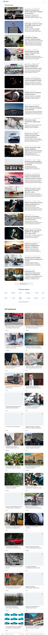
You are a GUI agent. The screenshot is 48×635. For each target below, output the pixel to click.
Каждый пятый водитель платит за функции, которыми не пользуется (33, 11)
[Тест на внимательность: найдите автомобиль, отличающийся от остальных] (14, 622)
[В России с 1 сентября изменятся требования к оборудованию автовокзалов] (14, 522)
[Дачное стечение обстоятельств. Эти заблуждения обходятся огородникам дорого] (14, 582)
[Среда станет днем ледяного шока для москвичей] (14, 482)
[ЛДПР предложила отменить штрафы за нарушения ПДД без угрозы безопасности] (34, 422)
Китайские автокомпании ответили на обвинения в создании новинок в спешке (33, 176)
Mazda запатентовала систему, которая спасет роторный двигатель (32, 135)
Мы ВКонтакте (21, 634)
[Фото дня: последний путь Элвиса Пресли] (14, 562)
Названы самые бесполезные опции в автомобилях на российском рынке (33, 204)
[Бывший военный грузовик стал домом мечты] (14, 382)
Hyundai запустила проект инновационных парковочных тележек (33, 259)
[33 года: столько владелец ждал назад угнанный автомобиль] (34, 442)
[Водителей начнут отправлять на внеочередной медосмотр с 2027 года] (34, 362)
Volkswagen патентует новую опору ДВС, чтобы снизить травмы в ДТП (33, 25)
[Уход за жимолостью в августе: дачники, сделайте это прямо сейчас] (14, 462)
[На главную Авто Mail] (7, 1)
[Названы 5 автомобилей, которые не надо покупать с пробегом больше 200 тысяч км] (14, 502)
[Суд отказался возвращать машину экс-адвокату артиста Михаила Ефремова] (34, 382)
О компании (7, 634)
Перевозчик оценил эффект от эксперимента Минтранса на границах (33, 163)
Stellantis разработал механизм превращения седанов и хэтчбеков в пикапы (32, 245)
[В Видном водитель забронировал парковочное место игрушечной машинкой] (34, 582)
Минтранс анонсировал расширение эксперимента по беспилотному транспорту (33, 218)
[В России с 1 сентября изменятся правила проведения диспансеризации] (14, 342)
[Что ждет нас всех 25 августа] (14, 422)
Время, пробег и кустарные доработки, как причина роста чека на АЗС (33, 231)
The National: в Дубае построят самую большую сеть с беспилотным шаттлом (33, 39)
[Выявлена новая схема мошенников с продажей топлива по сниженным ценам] (34, 482)
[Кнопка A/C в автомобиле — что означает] (34, 522)
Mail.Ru (2, 634)
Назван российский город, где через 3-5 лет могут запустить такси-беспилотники (33, 190)
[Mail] (4, 1)
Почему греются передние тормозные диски (33, 93)
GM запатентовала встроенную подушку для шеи (32, 121)
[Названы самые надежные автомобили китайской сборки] (14, 542)
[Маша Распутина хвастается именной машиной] (14, 362)
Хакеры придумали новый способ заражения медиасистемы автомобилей (33, 149)
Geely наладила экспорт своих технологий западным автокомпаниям (33, 108)
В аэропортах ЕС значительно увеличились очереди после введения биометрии (32, 273)
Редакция (27, 634)
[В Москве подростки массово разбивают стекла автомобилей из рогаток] (34, 342)
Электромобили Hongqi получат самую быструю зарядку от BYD (32, 53)
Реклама (11, 634)
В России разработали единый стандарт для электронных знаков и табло (33, 66)
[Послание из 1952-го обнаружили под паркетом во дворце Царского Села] (34, 322)
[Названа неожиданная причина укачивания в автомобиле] (14, 402)
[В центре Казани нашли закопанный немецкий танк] (14, 442)
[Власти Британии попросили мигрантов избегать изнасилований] (34, 462)
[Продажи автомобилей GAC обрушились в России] (34, 602)
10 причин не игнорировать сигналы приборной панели (33, 79)
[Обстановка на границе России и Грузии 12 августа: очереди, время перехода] (34, 622)
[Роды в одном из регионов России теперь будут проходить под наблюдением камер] (34, 542)
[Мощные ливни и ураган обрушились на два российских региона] (34, 502)
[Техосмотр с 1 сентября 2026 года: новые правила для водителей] (34, 402)
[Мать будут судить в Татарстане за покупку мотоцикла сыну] (14, 322)
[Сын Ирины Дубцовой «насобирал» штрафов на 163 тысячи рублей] (34, 562)
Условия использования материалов (36, 634)
